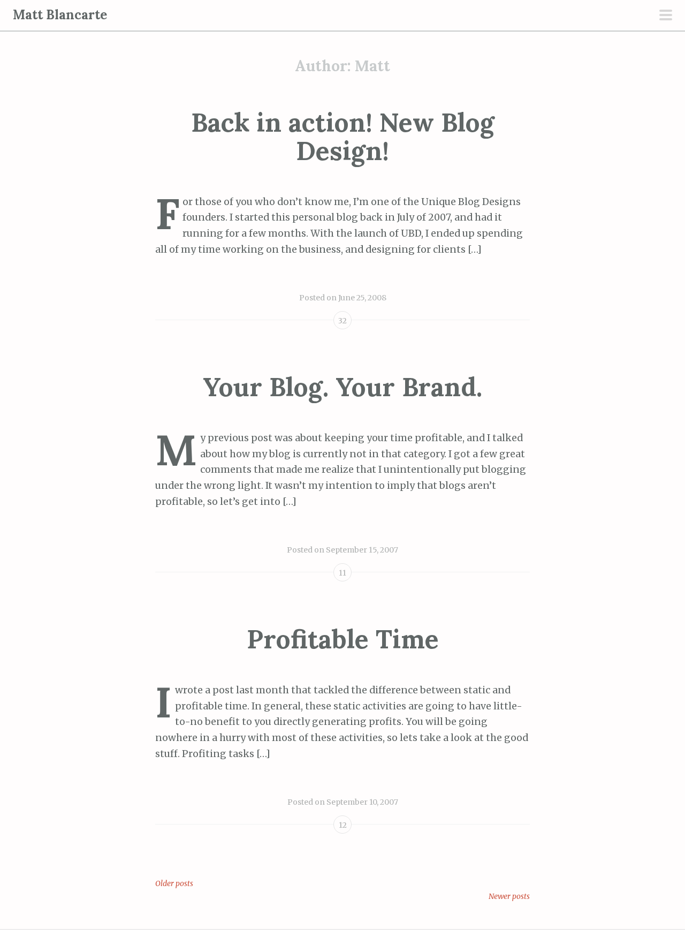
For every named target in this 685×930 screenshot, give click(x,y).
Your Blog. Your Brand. (342, 387)
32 (342, 321)
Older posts (174, 883)
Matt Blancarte (60, 14)
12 (343, 825)
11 (342, 573)
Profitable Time (343, 639)
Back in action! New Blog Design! (342, 136)
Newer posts (509, 896)
